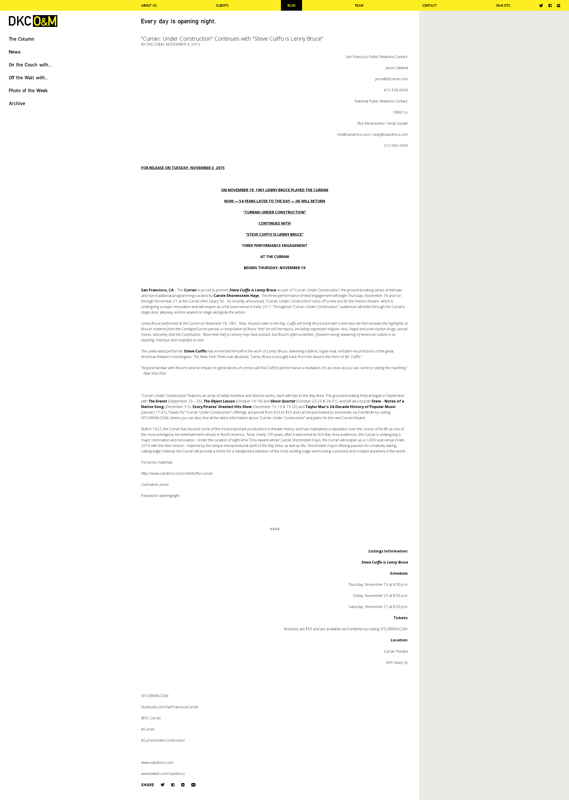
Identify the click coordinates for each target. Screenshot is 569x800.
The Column (21, 39)
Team (359, 5)
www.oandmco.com (157, 762)
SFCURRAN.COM (154, 417)
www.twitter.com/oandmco (163, 773)
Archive (17, 103)
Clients (222, 5)
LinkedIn (182, 784)
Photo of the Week (28, 90)
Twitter (541, 5)
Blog (291, 5)
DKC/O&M (33, 21)
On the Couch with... (30, 65)
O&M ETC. (503, 5)
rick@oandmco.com (353, 134)
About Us (149, 5)
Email (193, 784)
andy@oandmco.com (390, 134)
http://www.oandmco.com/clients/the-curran (177, 473)
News (15, 52)
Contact (430, 5)
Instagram (558, 5)
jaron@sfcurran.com (391, 78)
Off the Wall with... (28, 77)
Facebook (550, 5)
